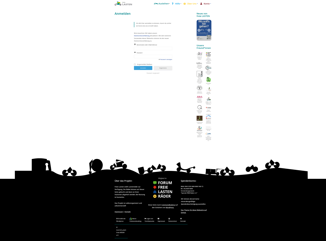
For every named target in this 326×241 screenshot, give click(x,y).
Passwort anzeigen (166, 59)
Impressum (119, 212)
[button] (180, 3)
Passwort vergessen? (153, 73)
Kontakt (128, 212)
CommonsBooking (168, 205)
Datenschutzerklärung (142, 36)
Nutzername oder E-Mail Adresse (147, 45)
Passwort (140, 53)
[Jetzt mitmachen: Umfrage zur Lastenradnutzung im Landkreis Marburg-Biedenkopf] (204, 30)
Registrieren (163, 68)
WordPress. (170, 207)
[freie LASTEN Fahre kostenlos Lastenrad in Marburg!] (123, 4)
